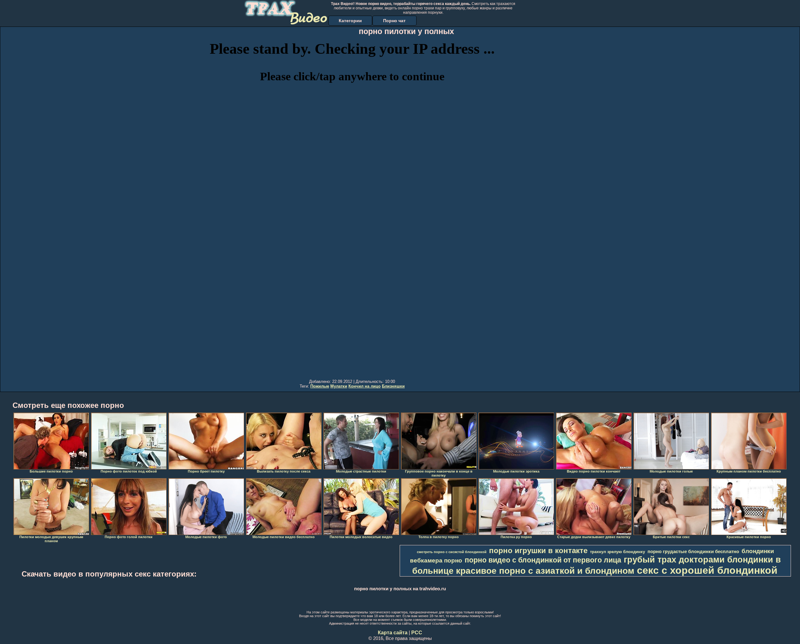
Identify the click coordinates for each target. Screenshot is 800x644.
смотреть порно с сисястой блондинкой (452, 552)
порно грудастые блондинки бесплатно (693, 551)
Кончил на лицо (364, 386)
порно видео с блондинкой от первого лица (543, 560)
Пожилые (319, 386)
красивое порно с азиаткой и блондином (545, 571)
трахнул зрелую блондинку (617, 551)
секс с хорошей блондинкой (707, 570)
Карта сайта (393, 632)
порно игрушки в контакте (538, 550)
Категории (350, 20)
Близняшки (393, 386)
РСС (416, 632)
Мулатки (338, 386)
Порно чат (394, 20)
